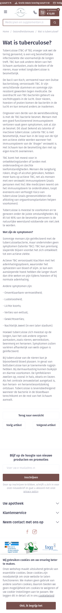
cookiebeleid (46, 595)
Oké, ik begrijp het (31, 605)
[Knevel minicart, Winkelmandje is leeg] (42, 12)
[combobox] (27, 22)
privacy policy (30, 491)
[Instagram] (34, 531)
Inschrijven (31, 477)
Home (6, 31)
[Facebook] (27, 531)
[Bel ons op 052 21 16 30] (35, 12)
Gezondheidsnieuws (23, 31)
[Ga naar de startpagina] (21, 12)
